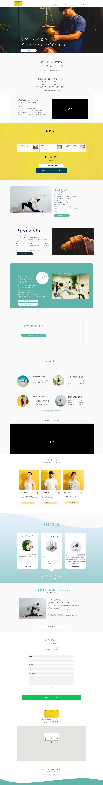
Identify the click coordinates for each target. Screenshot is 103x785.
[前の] (7, 30)
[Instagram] (36, 492)
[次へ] (95, 30)
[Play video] (70, 108)
